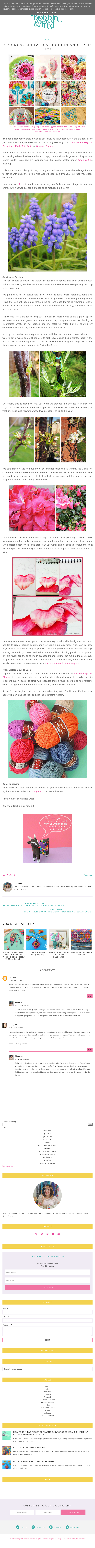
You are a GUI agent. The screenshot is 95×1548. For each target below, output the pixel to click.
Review (47, 1148)
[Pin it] (14, 875)
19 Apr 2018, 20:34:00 (16, 980)
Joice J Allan (14, 1025)
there (21, 184)
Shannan (19, 1002)
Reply (90, 996)
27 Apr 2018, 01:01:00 (16, 1028)
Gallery (47, 1134)
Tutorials (47, 1160)
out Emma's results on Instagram (62, 663)
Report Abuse (7, 1166)
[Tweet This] (4, 875)
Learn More (43, 13)
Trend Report (47, 1157)
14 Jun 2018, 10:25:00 (22, 1059)
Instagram (35, 791)
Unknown (13, 977)
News (47, 39)
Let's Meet (47, 1139)
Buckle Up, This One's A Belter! (29, 1447)
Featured (47, 1131)
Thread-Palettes (47, 1154)
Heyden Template (42, 1539)
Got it (55, 13)
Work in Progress (47, 1163)
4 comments (88, 875)
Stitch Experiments (47, 1151)
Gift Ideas (47, 1136)
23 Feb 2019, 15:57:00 (22, 1006)
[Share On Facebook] (7, 875)
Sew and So (84, 160)
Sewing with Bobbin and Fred (25, 1539)
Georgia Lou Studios (64, 1539)
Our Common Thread (47, 1145)
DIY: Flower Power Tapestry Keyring (33, 1461)
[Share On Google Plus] (11, 875)
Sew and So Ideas (45, 146)
